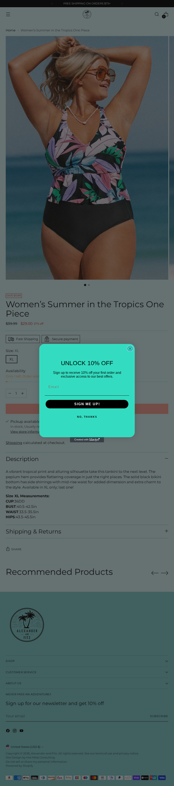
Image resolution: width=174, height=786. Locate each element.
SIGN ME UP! (87, 404)
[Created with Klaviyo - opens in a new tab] (87, 439)
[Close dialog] (130, 348)
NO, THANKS (87, 416)
